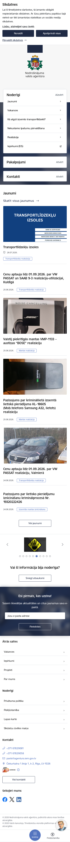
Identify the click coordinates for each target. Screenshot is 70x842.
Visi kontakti (18, 779)
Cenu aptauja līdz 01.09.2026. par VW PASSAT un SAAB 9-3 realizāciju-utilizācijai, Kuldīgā (33, 278)
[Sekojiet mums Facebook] (4, 799)
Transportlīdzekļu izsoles (21, 247)
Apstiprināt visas (52, 33)
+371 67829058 (15, 753)
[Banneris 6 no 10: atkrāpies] (35, 544)
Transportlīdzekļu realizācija (17, 258)
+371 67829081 (15, 748)
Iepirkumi (9, 660)
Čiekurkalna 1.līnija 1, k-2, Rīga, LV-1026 (28, 763)
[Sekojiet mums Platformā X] (11, 799)
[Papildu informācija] (18, 770)
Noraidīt (18, 33)
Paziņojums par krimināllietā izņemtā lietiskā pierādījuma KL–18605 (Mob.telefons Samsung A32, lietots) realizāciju (29, 406)
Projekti (8, 669)
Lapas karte (10, 719)
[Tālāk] (62, 544)
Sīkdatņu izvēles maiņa (16, 728)
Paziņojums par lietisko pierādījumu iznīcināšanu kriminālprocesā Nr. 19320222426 (29, 498)
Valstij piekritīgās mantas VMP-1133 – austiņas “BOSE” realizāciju (30, 341)
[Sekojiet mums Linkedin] (18, 799)
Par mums (9, 679)
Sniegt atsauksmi (35, 578)
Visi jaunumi (35, 523)
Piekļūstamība (11, 710)
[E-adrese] (8, 769)
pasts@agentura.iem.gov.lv (21, 758)
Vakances (9, 651)
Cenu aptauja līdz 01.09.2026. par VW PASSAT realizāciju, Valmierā (30, 471)
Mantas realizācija (27, 350)
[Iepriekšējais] (7, 544)
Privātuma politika (13, 700)
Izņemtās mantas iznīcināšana (32, 509)
